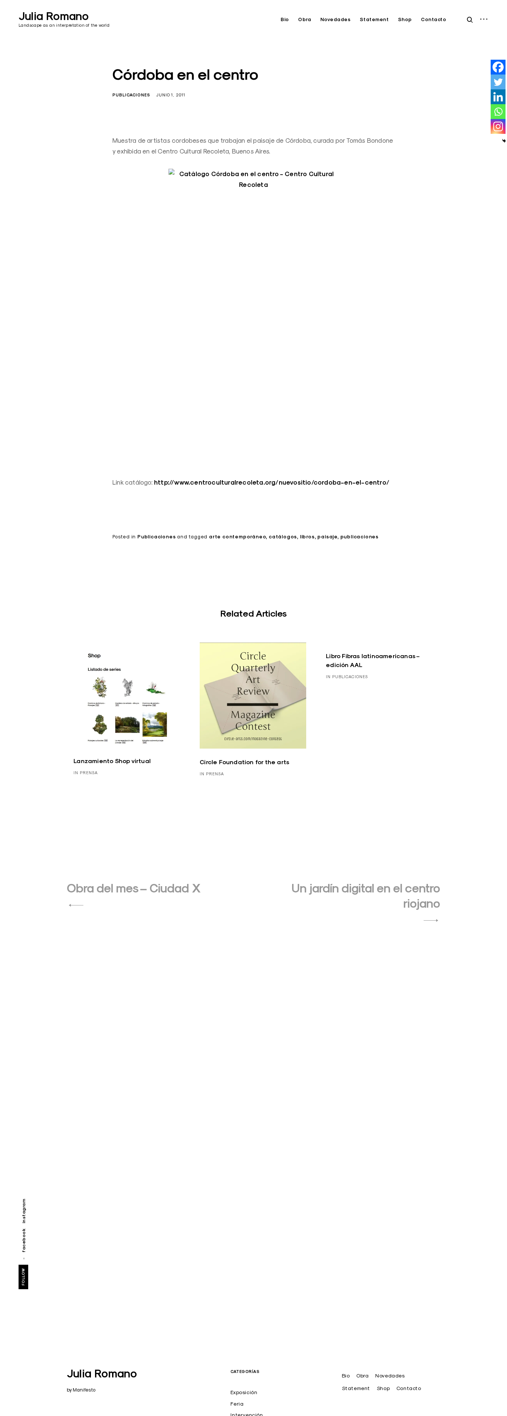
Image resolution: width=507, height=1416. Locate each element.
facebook (23, 1240)
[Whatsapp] (498, 111)
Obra (304, 19)
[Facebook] (498, 67)
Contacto (433, 19)
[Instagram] (498, 126)
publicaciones (359, 537)
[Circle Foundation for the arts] (253, 696)
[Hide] (504, 141)
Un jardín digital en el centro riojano (365, 896)
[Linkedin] (498, 96)
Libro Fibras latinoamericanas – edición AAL (373, 660)
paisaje (327, 537)
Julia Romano (54, 16)
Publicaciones (131, 95)
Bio (285, 19)
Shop (405, 19)
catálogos (283, 537)
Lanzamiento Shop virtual (112, 761)
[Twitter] (498, 82)
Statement (374, 19)
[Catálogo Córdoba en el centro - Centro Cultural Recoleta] (253, 317)
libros (307, 537)
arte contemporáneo (237, 537)
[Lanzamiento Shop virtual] (126, 695)
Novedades (335, 19)
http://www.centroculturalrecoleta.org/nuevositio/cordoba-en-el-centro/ (271, 482)
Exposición (243, 1392)
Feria (236, 1404)
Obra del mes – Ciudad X (134, 888)
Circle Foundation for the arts (244, 762)
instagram (23, 1211)
